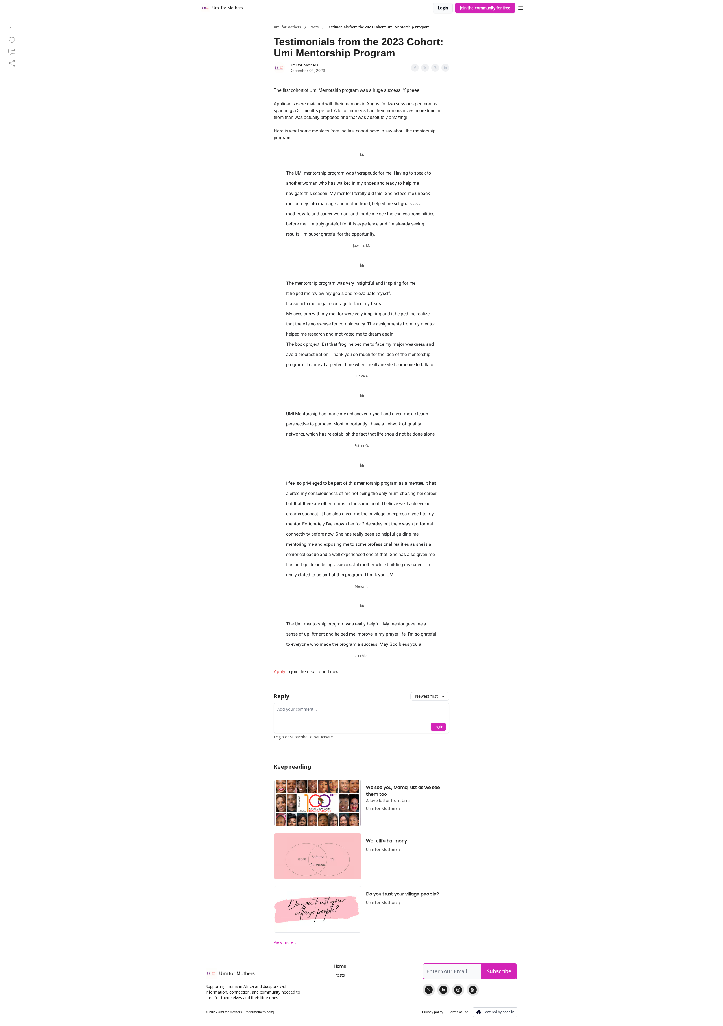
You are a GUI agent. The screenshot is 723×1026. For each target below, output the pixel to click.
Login (443, 7)
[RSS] (473, 990)
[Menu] (520, 7)
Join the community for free (485, 7)
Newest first (426, 696)
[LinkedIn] (443, 990)
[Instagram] (458, 990)
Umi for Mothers (287, 27)
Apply (279, 671)
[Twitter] (429, 990)
